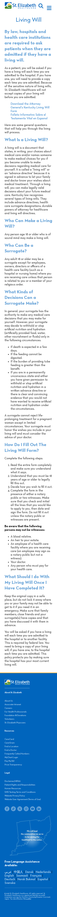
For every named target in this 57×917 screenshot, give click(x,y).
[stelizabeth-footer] (17, 680)
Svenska (10, 882)
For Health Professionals (16, 712)
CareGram (10, 743)
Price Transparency (13, 765)
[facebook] (7, 808)
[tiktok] (13, 808)
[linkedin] (38, 808)
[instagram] (26, 808)
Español (43, 879)
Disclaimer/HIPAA (13, 781)
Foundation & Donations (15, 715)
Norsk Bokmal (26, 879)
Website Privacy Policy (15, 796)
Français (35, 875)
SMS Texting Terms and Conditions (20, 792)
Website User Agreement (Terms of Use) (23, 799)
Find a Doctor (11, 750)
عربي (8, 871)
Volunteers (9, 719)
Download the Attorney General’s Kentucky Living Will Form (30, 107)
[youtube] (32, 808)
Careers (8, 708)
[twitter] (19, 808)
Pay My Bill (9, 761)
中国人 (18, 871)
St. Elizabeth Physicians (15, 723)
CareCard (9, 739)
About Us (9, 701)
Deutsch (10, 879)
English (9, 875)
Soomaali (22, 875)
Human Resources (13, 788)
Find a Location (11, 746)
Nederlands (43, 871)
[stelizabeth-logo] (20, 3)
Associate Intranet (13, 704)
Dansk (29, 871)
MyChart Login (11, 757)
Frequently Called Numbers (17, 754)
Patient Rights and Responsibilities (20, 785)
